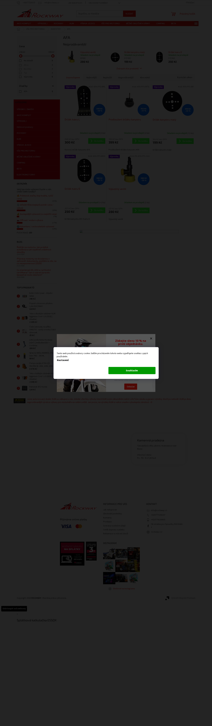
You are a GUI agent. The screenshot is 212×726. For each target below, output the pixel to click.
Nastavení (63, 360)
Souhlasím (132, 370)
